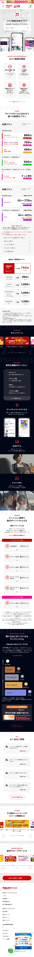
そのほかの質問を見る (17, 797)
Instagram (6, 930)
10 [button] (23, 352)
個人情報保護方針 (7, 904)
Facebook (5, 936)
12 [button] (19, 865)
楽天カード (6, 917)
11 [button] (25, 352)
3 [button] (13, 835)
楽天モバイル (6, 914)
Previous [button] (3, 352)
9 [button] (23, 835)
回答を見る (23, 751)
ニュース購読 (6, 939)
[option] (17, 342)
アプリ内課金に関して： (9, 251)
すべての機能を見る (15, 398)
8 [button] (20, 352)
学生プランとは (17, 726)
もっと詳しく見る (17, 655)
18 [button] (29, 865)
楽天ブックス (6, 920)
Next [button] (30, 352)
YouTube (5, 933)
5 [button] (15, 352)
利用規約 (5, 898)
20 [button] (32, 865)
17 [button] (27, 865)
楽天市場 (5, 911)
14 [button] (22, 865)
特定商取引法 (6, 901)
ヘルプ (4, 895)
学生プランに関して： (9, 241)
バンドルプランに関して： (10, 248)
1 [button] (8, 352)
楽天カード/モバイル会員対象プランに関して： (15, 237)
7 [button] (18, 352)
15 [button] (24, 865)
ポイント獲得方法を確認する (17, 535)
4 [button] (13, 352)
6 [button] (18, 835)
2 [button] (10, 352)
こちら (10, 322)
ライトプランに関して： (9, 244)
